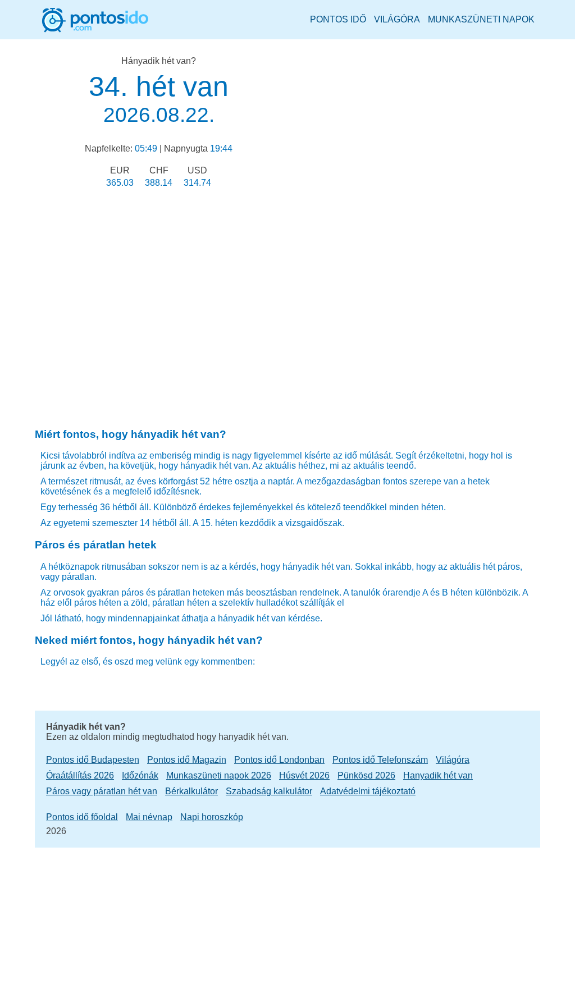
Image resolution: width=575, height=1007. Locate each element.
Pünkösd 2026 (366, 775)
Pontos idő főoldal (82, 817)
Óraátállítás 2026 (80, 775)
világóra (397, 19)
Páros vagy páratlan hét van (101, 791)
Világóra (452, 760)
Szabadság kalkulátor (269, 791)
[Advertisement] (158, 293)
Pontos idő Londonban (279, 760)
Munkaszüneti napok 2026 (218, 775)
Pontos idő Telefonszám (380, 760)
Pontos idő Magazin (186, 760)
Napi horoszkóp (211, 817)
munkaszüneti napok (481, 19)
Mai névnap (149, 817)
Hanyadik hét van (438, 775)
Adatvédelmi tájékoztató (368, 791)
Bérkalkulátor (191, 791)
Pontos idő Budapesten (92, 760)
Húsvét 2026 (304, 775)
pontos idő (338, 19)
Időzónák (140, 775)
